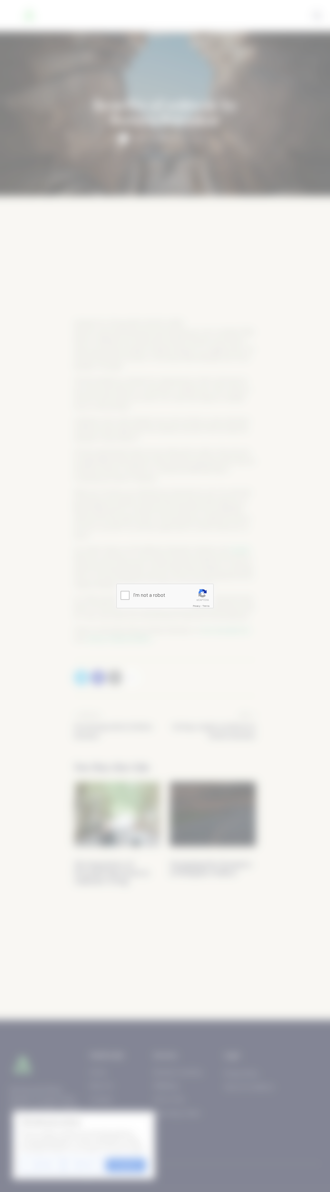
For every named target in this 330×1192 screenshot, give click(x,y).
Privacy (196, 605)
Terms (205, 605)
